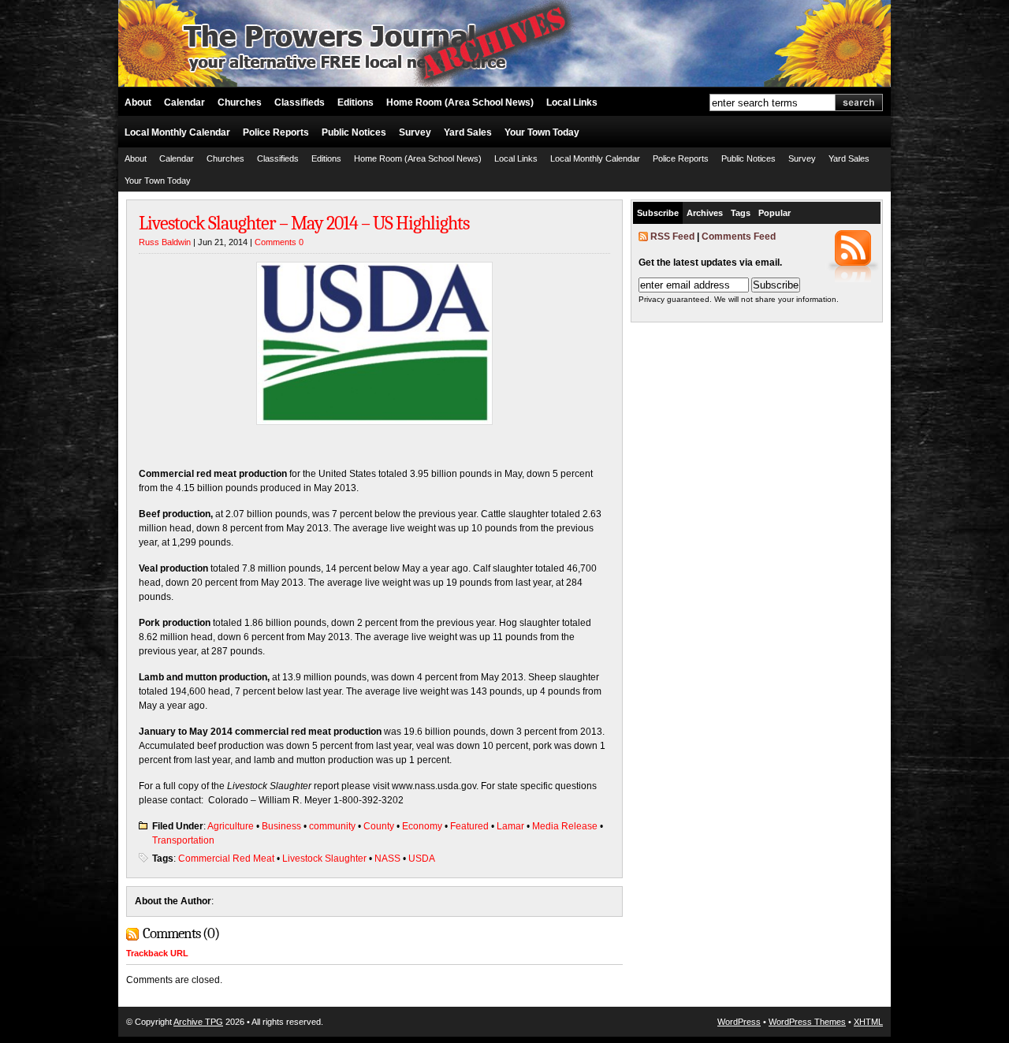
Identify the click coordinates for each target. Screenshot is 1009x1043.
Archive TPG (198, 1021)
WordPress (739, 1021)
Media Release (565, 826)
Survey (415, 132)
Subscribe (658, 213)
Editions (355, 102)
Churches (240, 102)
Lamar (510, 826)
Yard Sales (468, 132)
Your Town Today (541, 132)
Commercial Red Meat (226, 858)
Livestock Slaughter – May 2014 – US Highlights (304, 223)
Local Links (572, 102)
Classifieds (299, 102)
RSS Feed (672, 236)
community (332, 826)
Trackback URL (157, 953)
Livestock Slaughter (324, 858)
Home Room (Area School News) (460, 102)
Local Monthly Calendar (177, 132)
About (138, 102)
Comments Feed (739, 236)
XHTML (868, 1021)
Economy (422, 826)
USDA (421, 858)
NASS (387, 858)
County (378, 826)
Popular (774, 213)
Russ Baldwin (165, 242)
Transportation (183, 840)
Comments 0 (279, 242)
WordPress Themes (807, 1021)
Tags (740, 213)
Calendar (184, 102)
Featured (469, 826)
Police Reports (276, 132)
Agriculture (230, 826)
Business (281, 826)
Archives (705, 213)
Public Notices (354, 132)
